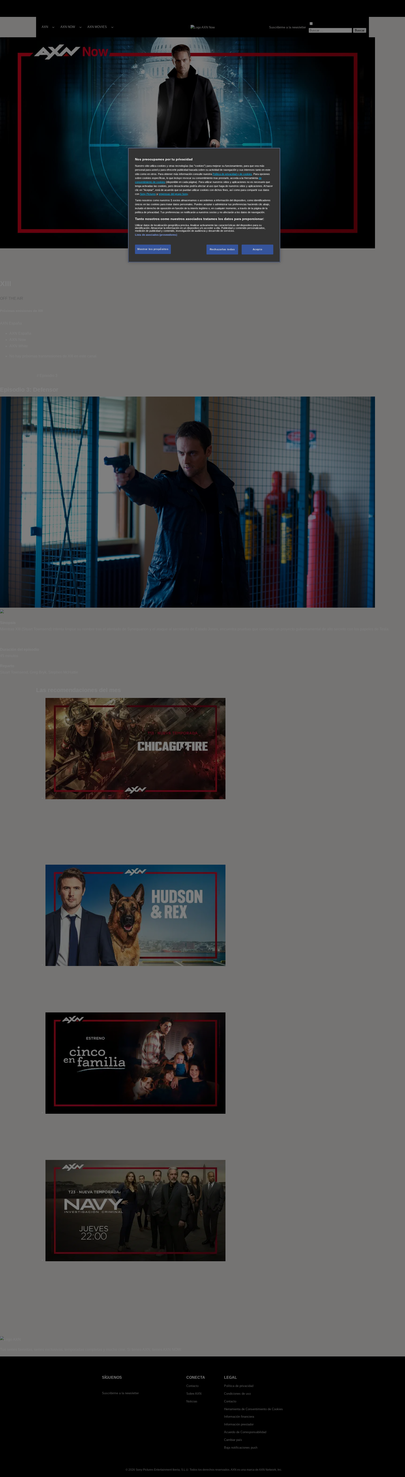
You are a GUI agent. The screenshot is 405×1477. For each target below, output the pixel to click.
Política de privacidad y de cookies (232, 174)
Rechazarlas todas (222, 249)
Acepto (257, 249)
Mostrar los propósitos (153, 249)
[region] (204, 205)
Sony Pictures (148, 194)
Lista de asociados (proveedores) (156, 234)
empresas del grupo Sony (173, 194)
